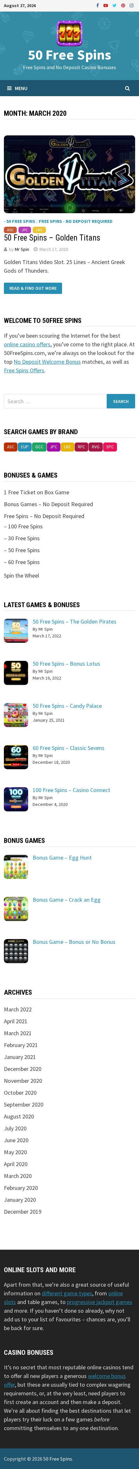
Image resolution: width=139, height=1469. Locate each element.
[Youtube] (106, 5)
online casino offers (27, 344)
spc (110, 447)
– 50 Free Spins (22, 550)
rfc (81, 447)
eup (24, 447)
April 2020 (15, 1164)
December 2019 (22, 1211)
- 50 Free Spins (19, 221)
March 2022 (18, 1009)
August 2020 (19, 1116)
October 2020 (20, 1092)
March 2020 (18, 1176)
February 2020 (21, 1187)
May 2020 (15, 1152)
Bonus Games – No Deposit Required (48, 504)
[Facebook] (98, 5)
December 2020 (22, 1068)
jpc (25, 229)
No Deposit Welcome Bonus (47, 361)
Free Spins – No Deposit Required (44, 516)
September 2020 (23, 1104)
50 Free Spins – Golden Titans (52, 237)
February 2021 (21, 1045)
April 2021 (15, 1021)
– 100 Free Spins (23, 526)
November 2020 (23, 1080)
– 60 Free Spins (22, 562)
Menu (21, 88)
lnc (39, 229)
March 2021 (18, 1033)
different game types (67, 1293)
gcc (39, 447)
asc (10, 229)
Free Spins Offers (24, 370)
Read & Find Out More (33, 288)
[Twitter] (115, 5)
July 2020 (15, 1128)
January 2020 (20, 1199)
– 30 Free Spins (22, 538)
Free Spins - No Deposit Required (75, 221)
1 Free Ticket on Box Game (36, 492)
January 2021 (20, 1057)
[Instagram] (131, 5)
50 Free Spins (69, 54)
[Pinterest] (124, 5)
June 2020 (16, 1140)
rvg (96, 447)
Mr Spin (22, 249)
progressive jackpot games (99, 1302)
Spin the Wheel (21, 575)
